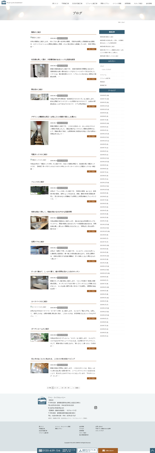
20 (65, 388)
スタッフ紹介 (138, 3)
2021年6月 (103, 245)
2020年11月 (103, 269)
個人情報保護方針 (84, 435)
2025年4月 (103, 130)
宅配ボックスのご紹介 (39, 154)
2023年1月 (103, 179)
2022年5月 (103, 207)
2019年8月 (103, 322)
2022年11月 (103, 186)
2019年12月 (103, 308)
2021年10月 (103, 231)
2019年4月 (103, 336)
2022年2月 (103, 217)
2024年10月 (103, 140)
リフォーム (103, 75)
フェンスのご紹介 (37, 182)
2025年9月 (103, 113)
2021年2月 (103, 259)
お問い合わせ (99, 426)
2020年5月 (103, 290)
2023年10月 (103, 161)
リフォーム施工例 (91, 3)
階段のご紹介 (36, 32)
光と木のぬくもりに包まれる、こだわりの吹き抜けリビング (53, 359)
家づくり (55, 3)
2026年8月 (103, 95)
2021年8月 (103, 238)
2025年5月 (103, 127)
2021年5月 (103, 249)
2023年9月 (103, 165)
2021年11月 (103, 228)
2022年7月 (103, 200)
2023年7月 (103, 172)
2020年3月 (103, 297)
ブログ (102, 66)
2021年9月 (103, 235)
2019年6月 (103, 329)
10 (62, 388)
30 (68, 388)
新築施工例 (103, 85)
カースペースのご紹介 (39, 301)
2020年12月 (103, 266)
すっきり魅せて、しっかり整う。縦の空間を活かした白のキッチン (55, 271)
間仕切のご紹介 (37, 89)
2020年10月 (103, 273)
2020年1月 (103, 304)
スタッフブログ (106, 69)
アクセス (81, 428)
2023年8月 (103, 168)
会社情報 (149, 3)
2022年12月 (103, 182)
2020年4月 (103, 294)
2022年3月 (103, 214)
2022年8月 (103, 196)
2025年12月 (103, 106)
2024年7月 (103, 147)
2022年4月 (103, 210)
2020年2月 (103, 301)
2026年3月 (103, 102)
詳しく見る (92, 49)
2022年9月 (103, 193)
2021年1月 (103, 263)
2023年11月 (103, 158)
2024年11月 (103, 137)
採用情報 (128, 3)
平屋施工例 (65, 3)
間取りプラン (105, 3)
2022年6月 (103, 203)
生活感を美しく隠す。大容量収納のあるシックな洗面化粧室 (53, 59)
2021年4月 (103, 252)
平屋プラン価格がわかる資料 (103, 428)
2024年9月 (103, 144)
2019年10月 (103, 315)
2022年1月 (103, 221)
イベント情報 (117, 3)
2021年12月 (103, 224)
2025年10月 (103, 109)
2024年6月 (103, 151)
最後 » (77, 388)
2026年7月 (103, 99)
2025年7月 (103, 120)
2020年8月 (103, 280)
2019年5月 (103, 332)
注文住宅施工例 (77, 3)
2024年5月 (103, 154)
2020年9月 (103, 276)
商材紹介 (102, 82)
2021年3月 (103, 256)
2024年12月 (103, 133)
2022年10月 (103, 189)
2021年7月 (103, 242)
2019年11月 (103, 311)
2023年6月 (103, 175)
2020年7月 (103, 283)
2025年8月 (103, 116)
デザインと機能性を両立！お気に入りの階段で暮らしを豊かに (54, 117)
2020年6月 (103, 287)
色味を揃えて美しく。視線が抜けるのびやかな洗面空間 (51, 212)
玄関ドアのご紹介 (37, 242)
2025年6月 (103, 123)
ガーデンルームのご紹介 (40, 329)
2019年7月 (103, 325)
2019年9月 (103, 318)
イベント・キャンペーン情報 (62, 426)
